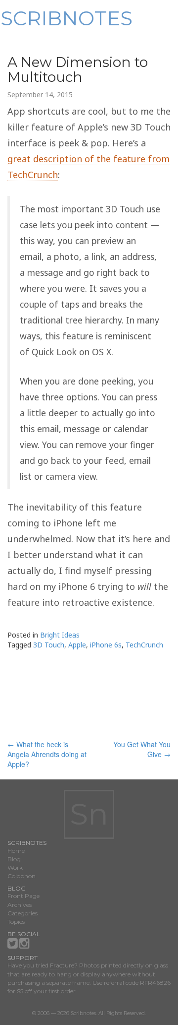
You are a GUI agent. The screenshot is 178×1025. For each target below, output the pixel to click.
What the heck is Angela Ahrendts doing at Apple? (47, 754)
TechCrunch (144, 644)
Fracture (62, 965)
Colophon (21, 876)
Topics (16, 921)
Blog (14, 859)
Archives (19, 904)
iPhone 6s (106, 644)
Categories (22, 913)
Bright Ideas (60, 635)
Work (15, 867)
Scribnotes (66, 18)
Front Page (23, 895)
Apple (77, 644)
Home (16, 850)
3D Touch (48, 644)
